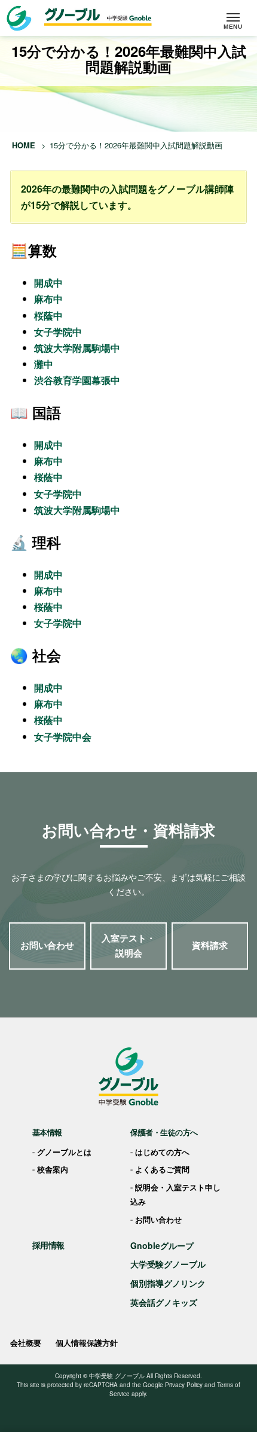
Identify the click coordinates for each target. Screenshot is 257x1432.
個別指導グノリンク (168, 1283)
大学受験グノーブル (168, 1264)
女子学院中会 (62, 737)
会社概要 (25, 1342)
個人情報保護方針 (87, 1342)
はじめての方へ (162, 1151)
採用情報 (48, 1245)
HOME (23, 145)
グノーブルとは (64, 1151)
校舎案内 (52, 1169)
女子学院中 (58, 332)
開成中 (48, 283)
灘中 (43, 364)
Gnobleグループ (162, 1245)
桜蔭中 (48, 315)
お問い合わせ (47, 945)
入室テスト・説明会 (128, 945)
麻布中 (48, 299)
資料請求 (210, 945)
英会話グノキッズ (163, 1302)
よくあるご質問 (162, 1169)
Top (243, 1390)
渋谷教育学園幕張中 (77, 380)
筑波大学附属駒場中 (77, 348)
